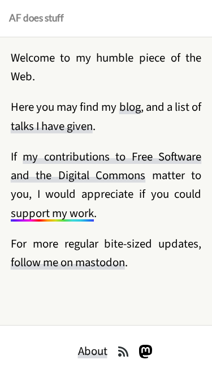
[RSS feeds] (123, 351)
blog (130, 107)
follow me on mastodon (68, 262)
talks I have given (52, 126)
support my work (52, 213)
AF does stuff (36, 18)
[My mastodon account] (146, 351)
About (92, 351)
